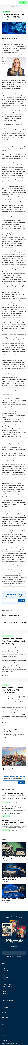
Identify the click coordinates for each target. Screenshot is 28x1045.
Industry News (6, 11)
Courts (4, 995)
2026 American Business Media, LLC (9, 1043)
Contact (3, 1037)
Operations (5, 993)
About (3, 1024)
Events (4, 1004)
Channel (5, 972)
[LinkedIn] (17, 622)
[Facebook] (14, 622)
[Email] (25, 622)
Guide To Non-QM (6, 1019)
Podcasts (4, 1012)
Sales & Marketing (7, 986)
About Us (4, 1035)
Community (5, 982)
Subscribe (23, 2)
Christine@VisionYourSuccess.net (13, 585)
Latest (4, 968)
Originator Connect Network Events (13, 1027)
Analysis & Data (7, 977)
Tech (4, 975)
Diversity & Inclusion (8, 998)
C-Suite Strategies (7, 635)
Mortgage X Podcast (18, 472)
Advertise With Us (5, 1033)
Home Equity (5, 684)
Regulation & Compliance (9, 979)
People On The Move (8, 1000)
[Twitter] (22, 622)
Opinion (4, 991)
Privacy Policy (5, 1040)
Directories (5, 1017)
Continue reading (6, 675)
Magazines (5, 1007)
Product (5, 970)
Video (3, 1009)
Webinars (4, 1014)
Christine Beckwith (14, 38)
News (3, 963)
